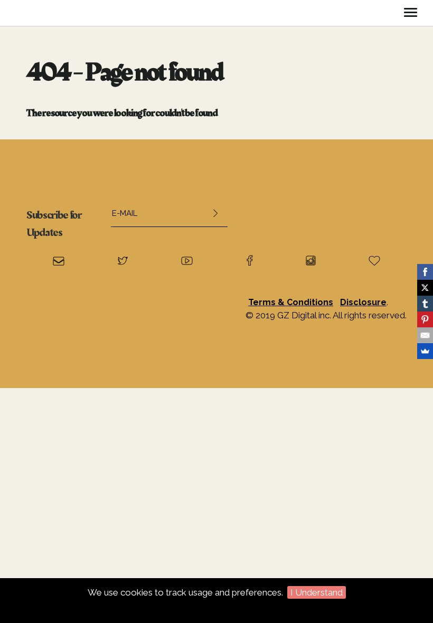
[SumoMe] (425, 351)
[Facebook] (425, 272)
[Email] (425, 335)
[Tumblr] (425, 303)
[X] (425, 288)
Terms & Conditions (290, 302)
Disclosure (363, 302)
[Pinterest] (425, 319)
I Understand (316, 592)
